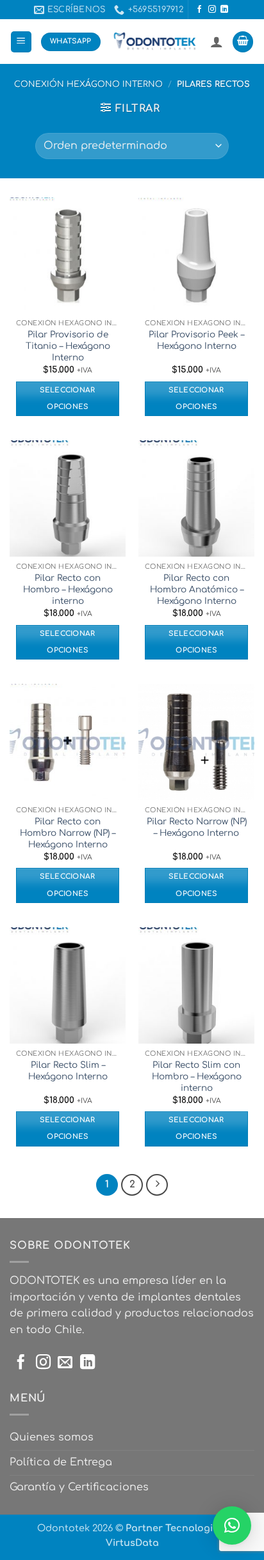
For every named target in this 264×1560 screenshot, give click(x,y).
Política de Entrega (61, 1462)
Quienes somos (52, 1437)
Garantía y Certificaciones (79, 1487)
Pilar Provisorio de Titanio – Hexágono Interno (68, 346)
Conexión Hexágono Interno (88, 84)
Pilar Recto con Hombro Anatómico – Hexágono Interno (196, 589)
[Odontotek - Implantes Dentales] (155, 41)
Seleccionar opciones (67, 398)
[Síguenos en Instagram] (212, 9)
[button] (21, 41)
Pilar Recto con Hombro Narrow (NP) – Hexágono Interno (67, 833)
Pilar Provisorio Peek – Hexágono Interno (196, 340)
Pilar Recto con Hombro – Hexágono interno (68, 589)
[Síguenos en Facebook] (199, 9)
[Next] (157, 1185)
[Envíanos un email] (65, 1363)
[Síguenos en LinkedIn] (224, 9)
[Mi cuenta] (216, 41)
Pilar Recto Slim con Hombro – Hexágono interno (197, 1076)
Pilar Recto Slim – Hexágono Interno (68, 1070)
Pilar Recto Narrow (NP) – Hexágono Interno (197, 827)
